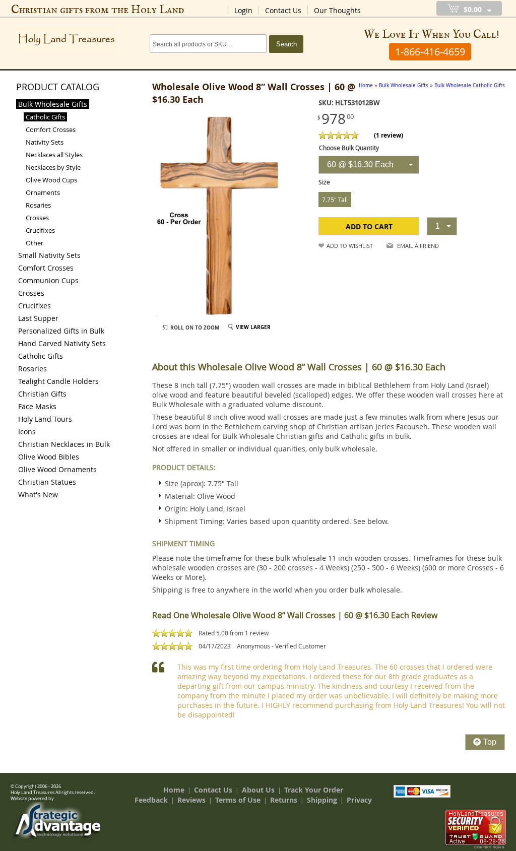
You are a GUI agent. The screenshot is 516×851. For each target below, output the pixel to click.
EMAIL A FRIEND (418, 245)
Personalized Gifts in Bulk (61, 331)
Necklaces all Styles (54, 154)
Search (286, 44)
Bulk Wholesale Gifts (52, 104)
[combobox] (368, 165)
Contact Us (283, 10)
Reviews (191, 800)
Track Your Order (313, 790)
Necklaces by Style (53, 167)
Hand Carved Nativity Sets (62, 343)
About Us (258, 790)
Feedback (151, 800)
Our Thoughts (337, 10)
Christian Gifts (42, 394)
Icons (27, 431)
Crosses (37, 217)
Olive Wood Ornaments (57, 469)
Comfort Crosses (51, 129)
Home (173, 790)
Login (243, 10)
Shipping (322, 800)
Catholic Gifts (45, 116)
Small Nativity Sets (49, 255)
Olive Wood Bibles (48, 457)
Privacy (359, 800)
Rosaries (38, 205)
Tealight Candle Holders (58, 381)
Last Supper (38, 318)
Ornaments (43, 192)
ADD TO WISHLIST (350, 245)
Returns (283, 800)
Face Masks (37, 406)
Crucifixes (40, 230)
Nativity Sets (44, 142)
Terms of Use (238, 800)
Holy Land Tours (45, 419)
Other (34, 242)
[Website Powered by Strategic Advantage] (57, 836)
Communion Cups (48, 280)
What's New (38, 494)
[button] (368, 226)
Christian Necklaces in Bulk (64, 444)
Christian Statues (47, 482)
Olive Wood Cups (51, 179)
